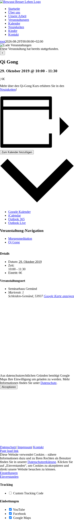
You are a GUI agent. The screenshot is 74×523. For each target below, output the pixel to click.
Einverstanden (9, 476)
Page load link (9, 451)
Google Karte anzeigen (59, 296)
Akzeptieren (9, 387)
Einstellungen (9, 473)
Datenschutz (48, 383)
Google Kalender (19, 211)
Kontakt (38, 447)
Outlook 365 (16, 219)
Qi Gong (14, 242)
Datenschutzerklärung (42, 462)
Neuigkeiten (8, 89)
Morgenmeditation (20, 238)
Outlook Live (17, 223)
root (2, 41)
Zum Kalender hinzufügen (17, 152)
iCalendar (14, 215)
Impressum (24, 447)
